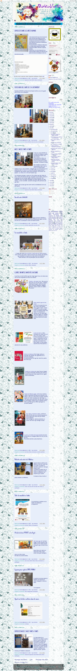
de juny (52, 169)
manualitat (34, 265)
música (27, 624)
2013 (51, 180)
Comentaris (52, 193)
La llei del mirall (37, 333)
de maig (52, 171)
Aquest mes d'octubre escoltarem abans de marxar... (27, 599)
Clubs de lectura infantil (31, 23)
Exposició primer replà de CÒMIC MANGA (25, 569)
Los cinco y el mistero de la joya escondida (33, 435)
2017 (51, 122)
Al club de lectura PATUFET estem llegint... (25, 532)
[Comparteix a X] (42, 78)
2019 (51, 119)
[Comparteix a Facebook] (43, 78)
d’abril (52, 173)
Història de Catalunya (28, 354)
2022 (51, 114)
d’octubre (53, 133)
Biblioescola (51, 222)
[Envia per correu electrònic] (39, 78)
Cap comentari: (35, 78)
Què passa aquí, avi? (38, 541)
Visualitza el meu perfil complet (55, 79)
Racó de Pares (39, 23)
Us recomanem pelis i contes (48, 23)
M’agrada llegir (58, 229)
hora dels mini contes (38, 486)
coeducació (27, 654)
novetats (39, 452)
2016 (51, 124)
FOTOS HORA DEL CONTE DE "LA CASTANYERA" (27, 87)
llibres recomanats (38, 80)
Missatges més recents (21, 660)
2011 (51, 184)
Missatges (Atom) (24, 662)
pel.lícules (43, 452)
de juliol (52, 168)
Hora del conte (57, 23)
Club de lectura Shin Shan (55, 224)
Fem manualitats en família (21, 232)
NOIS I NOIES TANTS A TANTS (23, 149)
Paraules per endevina (30, 371)
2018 (51, 121)
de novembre (53, 131)
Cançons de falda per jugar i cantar (32, 394)
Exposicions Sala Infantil (29, 80)
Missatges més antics (42, 660)
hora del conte (34, 142)
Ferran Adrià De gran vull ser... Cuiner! (40, 303)
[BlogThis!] (41, 78)
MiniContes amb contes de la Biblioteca (24, 459)
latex (57, 667)
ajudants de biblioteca (58, 223)
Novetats (18, 23)
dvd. (25, 452)
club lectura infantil (28, 560)
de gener (53, 178)
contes (26, 486)
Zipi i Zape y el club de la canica (33, 414)
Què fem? (23, 23)
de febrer (53, 176)
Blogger (41, 668)
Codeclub (50, 230)
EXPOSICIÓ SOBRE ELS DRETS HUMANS (25, 30)
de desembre (53, 129)
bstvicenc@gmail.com (54, 77)
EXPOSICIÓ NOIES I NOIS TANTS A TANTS (26, 631)
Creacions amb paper (33, 281)
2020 (51, 117)
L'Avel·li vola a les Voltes (37, 253)
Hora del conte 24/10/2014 (21, 197)
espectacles (31, 225)
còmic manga (27, 591)
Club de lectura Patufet (55, 217)
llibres (30, 265)
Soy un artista (28, 253)
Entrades (52, 191)
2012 (51, 182)
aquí (43, 76)
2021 (51, 116)
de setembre (53, 166)
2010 (51, 185)
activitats (29, 142)
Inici (31, 660)
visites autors (51, 225)
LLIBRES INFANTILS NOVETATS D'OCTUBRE (26, 272)
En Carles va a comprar (27, 170)
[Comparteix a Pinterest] (44, 78)
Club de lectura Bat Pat (55, 219)
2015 (51, 126)
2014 (51, 128)
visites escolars (52, 217)
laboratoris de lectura (57, 227)
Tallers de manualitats (33, 525)
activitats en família (54, 216)
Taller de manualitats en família (22, 495)
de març (52, 175)
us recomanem (40, 142)
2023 (51, 112)
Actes (26, 142)
